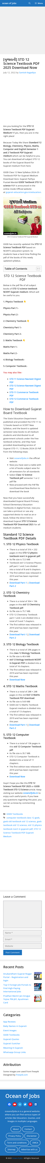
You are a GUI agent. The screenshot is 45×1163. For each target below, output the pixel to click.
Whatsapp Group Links (14, 1052)
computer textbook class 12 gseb (23, 817)
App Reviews (9, 1021)
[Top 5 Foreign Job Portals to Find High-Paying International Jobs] (38, 987)
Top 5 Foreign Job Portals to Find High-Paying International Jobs (17, 988)
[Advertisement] (22, 30)
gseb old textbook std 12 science (19, 821)
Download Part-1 (18, 582)
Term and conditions (17, 1142)
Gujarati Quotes (11, 1039)
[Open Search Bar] (29, 3)
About (16, 1129)
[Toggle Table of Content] (37, 268)
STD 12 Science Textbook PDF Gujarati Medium (22, 833)
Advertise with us (29, 1149)
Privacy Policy (14, 1136)
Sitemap (11, 1149)
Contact (28, 1129)
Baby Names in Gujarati (15, 1026)
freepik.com (22, 1074)
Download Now (17, 679)
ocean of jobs (9, 3)
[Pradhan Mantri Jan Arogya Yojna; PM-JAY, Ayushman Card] (38, 998)
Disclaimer (32, 1136)
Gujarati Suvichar (11, 1043)
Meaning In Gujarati (13, 1047)
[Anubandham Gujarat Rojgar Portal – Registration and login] (38, 976)
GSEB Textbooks (15, 814)
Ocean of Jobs (17, 1158)
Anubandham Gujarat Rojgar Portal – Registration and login (17, 977)
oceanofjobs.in (21, 458)
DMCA (35, 1142)
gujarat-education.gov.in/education (23, 192)
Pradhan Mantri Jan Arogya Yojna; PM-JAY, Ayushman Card (16, 999)
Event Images (9, 1030)
